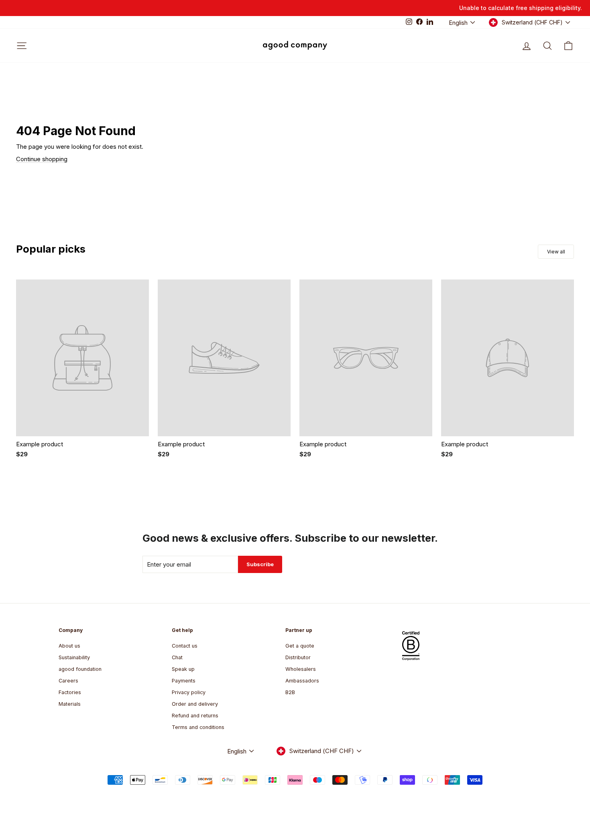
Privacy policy (188, 692)
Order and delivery (195, 704)
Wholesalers (300, 669)
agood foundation (80, 669)
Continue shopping (41, 159)
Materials (70, 704)
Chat (177, 657)
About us (69, 646)
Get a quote (299, 646)
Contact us (184, 646)
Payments (183, 681)
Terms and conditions (198, 727)
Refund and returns (195, 716)
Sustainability (74, 657)
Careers (68, 681)
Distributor (298, 657)
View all (556, 252)
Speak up (183, 669)
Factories (70, 692)
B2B (290, 692)
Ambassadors (302, 681)
